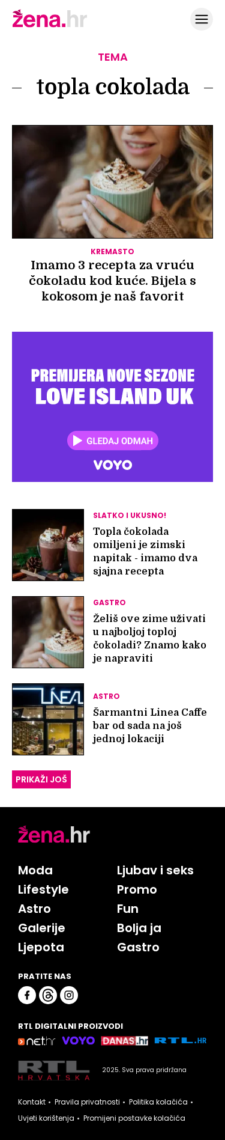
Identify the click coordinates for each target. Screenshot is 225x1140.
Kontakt (32, 1102)
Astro (34, 908)
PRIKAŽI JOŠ (41, 779)
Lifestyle (43, 889)
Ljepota (41, 947)
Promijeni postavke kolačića (134, 1118)
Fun (128, 908)
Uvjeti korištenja (46, 1118)
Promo (137, 889)
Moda (35, 870)
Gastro (138, 947)
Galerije (41, 927)
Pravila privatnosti (87, 1102)
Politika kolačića (158, 1102)
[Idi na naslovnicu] (50, 26)
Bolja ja (139, 927)
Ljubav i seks (155, 870)
